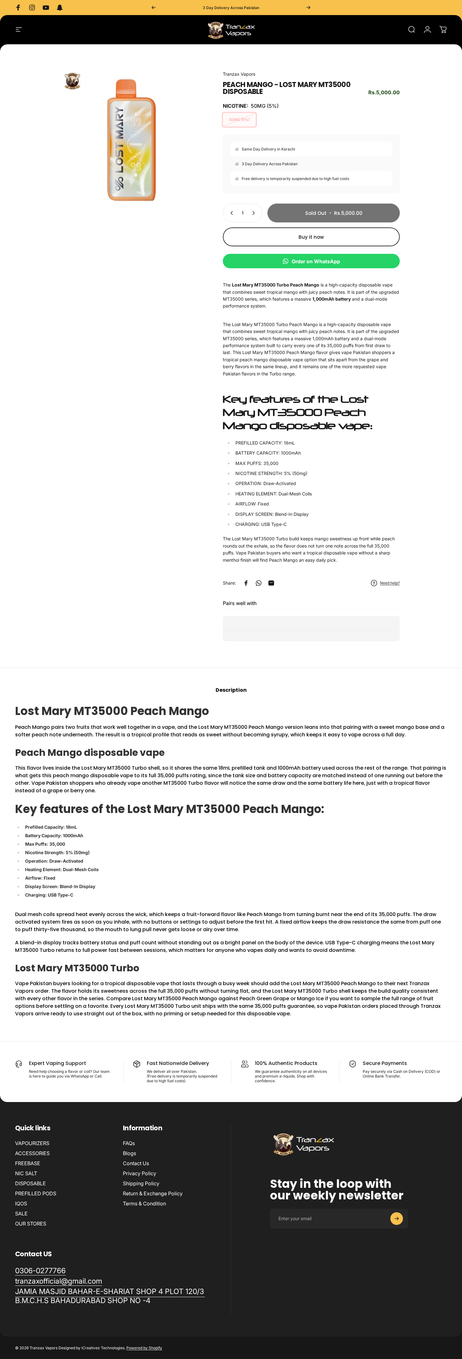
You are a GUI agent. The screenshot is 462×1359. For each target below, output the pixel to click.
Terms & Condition (144, 1203)
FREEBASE (27, 1163)
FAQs (129, 1143)
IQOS (21, 1203)
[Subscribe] (396, 1218)
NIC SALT (26, 1173)
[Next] (308, 7)
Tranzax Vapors (239, 74)
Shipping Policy (141, 1183)
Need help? (390, 583)
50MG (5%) (239, 119)
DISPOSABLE (30, 1183)
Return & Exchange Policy (153, 1193)
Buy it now (311, 237)
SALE (21, 1213)
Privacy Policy (139, 1173)
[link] (110, 1296)
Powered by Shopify (144, 1347)
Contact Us (136, 1163)
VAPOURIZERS (32, 1143)
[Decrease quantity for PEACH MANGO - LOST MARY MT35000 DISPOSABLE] (230, 213)
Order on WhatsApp (316, 261)
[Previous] (154, 7)
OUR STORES (30, 1223)
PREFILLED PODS (35, 1193)
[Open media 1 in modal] (131, 140)
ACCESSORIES (32, 1153)
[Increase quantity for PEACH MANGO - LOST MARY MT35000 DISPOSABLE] (255, 213)
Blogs (129, 1153)
